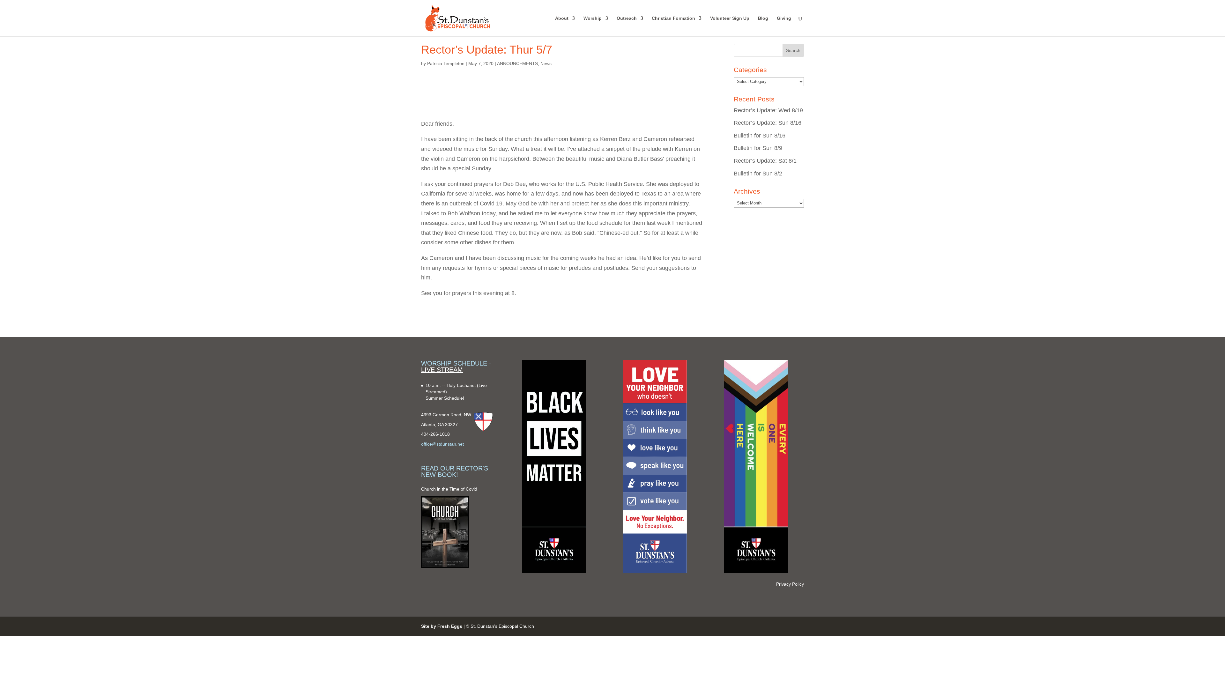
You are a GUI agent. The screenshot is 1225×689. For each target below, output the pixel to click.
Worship (592, 18)
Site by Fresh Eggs (441, 626)
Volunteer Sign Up (729, 18)
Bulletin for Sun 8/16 (759, 135)
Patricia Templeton (445, 63)
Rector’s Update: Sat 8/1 (765, 161)
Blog (763, 18)
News (546, 63)
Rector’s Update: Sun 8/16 (767, 123)
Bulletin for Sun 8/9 (758, 148)
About (561, 18)
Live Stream (442, 369)
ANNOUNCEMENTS (517, 63)
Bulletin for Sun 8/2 (758, 173)
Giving (784, 18)
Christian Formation (673, 18)
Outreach (627, 18)
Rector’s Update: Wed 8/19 (768, 110)
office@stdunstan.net (442, 444)
